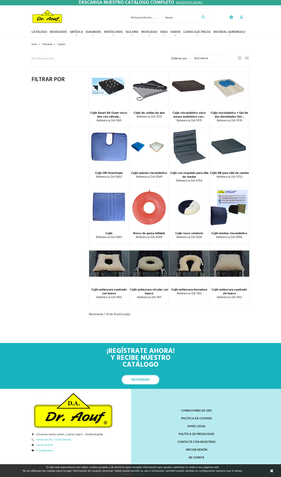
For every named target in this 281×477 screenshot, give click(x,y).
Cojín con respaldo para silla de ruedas (189, 175)
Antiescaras (113, 32)
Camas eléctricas (196, 32)
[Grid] (239, 58)
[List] (246, 58)
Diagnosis (93, 32)
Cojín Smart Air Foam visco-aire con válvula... (109, 115)
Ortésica (76, 32)
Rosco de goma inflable (149, 233)
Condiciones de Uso (196, 410)
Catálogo (39, 32)
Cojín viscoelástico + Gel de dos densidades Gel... (229, 115)
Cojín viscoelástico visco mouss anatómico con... (189, 115)
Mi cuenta (196, 457)
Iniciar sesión (196, 449)
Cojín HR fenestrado (109, 173)
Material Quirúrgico (229, 32)
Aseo (163, 32)
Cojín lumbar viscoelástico (229, 233)
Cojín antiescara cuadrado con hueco (109, 291)
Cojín (109, 233)
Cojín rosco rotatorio (189, 233)
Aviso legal (196, 426)
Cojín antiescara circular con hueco (149, 291)
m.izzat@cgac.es (44, 450)
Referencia (103, 121)
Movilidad (149, 32)
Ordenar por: (179, 58)
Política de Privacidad (196, 434)
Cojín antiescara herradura (189, 289)
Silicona (132, 32)
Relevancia (201, 58)
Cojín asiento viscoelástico (149, 173)
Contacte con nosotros (196, 442)
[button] (241, 18)
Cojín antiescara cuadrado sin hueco (229, 291)
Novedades (58, 32)
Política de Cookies (196, 418)
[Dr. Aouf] (47, 16)
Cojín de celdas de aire (149, 113)
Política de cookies (133, 474)
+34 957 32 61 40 (44, 445)
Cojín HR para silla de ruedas (229, 173)
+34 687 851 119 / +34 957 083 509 (53, 439)
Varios (175, 32)
